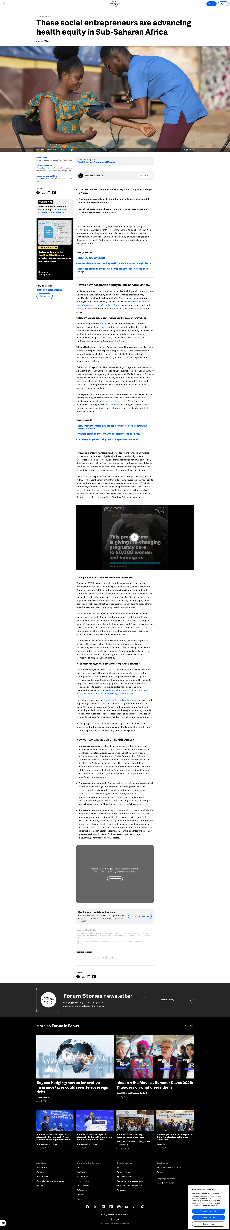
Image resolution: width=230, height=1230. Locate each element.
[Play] (80, 175)
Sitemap (115, 1219)
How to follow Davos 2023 (91, 258)
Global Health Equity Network (118, 700)
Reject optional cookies (208, 1211)
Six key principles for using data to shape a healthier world (108, 439)
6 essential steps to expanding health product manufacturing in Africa (114, 263)
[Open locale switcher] (3, 1223)
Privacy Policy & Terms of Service (115, 1214)
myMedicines (112, 404)
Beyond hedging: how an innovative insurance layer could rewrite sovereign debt (72, 1087)
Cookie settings (209, 1224)
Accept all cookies (209, 1218)
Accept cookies (115, 879)
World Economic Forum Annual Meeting (96, 162)
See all (189, 1026)
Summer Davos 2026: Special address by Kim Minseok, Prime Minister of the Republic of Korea (53, 1137)
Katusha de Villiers (45, 165)
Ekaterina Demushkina (46, 176)
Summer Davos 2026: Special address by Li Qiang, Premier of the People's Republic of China (94, 1137)
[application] (135, 537)
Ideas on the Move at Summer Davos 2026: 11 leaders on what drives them (154, 1084)
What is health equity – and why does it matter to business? (109, 434)
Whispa (103, 323)
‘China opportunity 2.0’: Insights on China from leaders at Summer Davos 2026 (174, 1137)
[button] (135, 537)
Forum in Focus (45, 17)
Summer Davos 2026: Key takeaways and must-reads (130, 1135)
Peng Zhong (41, 158)
